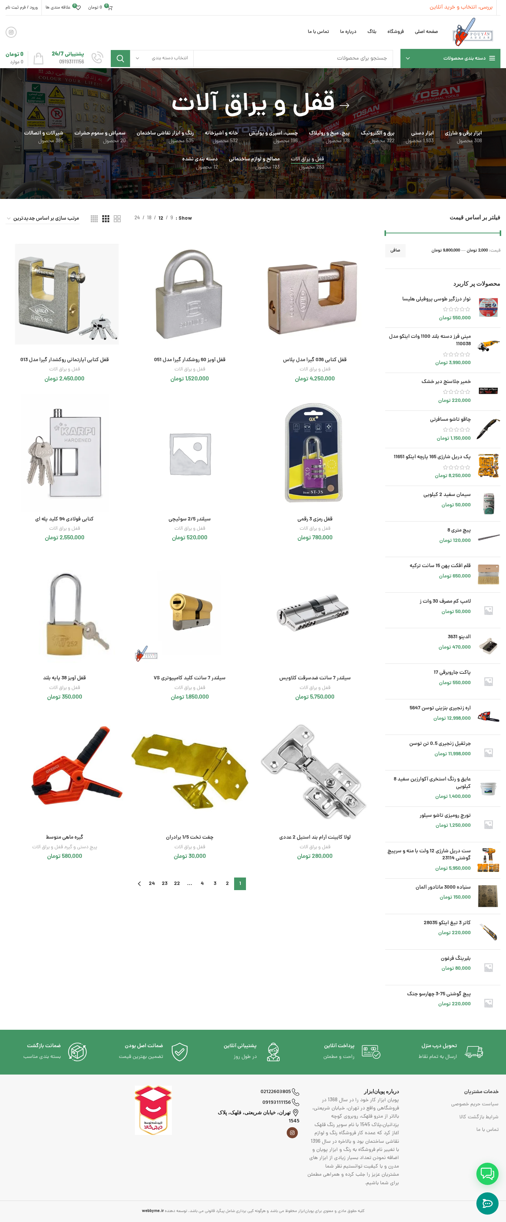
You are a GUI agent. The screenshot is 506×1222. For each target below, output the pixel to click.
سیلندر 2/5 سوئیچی (190, 519)
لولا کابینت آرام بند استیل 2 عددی (315, 837)
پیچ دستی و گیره (81, 847)
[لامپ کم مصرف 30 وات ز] (488, 610)
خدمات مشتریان (481, 1092)
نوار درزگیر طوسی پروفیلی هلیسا (436, 299)
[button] (487, 1174)
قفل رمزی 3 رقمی (315, 519)
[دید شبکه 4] (94, 218)
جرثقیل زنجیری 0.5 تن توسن (440, 744)
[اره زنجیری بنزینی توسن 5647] (488, 717)
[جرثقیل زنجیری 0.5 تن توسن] (488, 752)
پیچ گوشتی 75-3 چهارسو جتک (439, 994)
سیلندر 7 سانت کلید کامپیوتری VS (190, 678)
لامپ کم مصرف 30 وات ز (445, 602)
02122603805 (276, 1092)
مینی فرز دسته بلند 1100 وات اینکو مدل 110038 (430, 340)
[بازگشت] (344, 105)
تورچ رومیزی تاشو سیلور (445, 816)
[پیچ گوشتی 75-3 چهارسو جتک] (488, 1003)
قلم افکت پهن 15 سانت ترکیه (440, 566)
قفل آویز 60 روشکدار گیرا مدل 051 (190, 360)
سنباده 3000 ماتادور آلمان (443, 888)
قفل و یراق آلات (315, 369)
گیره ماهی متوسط (64, 837)
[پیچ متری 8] (488, 539)
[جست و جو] (120, 58)
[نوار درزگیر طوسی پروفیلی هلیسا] (488, 309)
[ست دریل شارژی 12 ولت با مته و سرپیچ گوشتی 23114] (488, 860)
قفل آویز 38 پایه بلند (64, 678)
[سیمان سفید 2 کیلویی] (488, 504)
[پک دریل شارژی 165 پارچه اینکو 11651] (488, 467)
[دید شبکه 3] (105, 218)
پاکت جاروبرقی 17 (452, 673)
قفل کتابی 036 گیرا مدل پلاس (315, 360)
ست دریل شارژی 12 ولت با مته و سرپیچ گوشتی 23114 (429, 855)
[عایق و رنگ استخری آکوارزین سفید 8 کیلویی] (488, 788)
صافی (395, 250)
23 (164, 884)
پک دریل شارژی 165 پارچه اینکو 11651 (432, 457)
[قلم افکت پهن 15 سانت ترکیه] (488, 575)
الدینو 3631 (459, 637)
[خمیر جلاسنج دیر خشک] (488, 392)
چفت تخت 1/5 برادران (189, 837)
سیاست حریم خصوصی (475, 1104)
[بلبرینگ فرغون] (488, 967)
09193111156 (277, 1102)
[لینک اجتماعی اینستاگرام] (11, 32)
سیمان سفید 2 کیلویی (447, 495)
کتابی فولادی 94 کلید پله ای (64, 519)
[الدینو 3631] (488, 646)
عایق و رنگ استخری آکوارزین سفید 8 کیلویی (432, 783)
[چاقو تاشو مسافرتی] (488, 429)
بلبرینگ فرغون (456, 959)
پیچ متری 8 (459, 531)
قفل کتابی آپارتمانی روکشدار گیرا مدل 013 (64, 360)
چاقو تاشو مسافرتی (450, 420)
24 (152, 884)
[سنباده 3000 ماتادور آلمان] (488, 896)
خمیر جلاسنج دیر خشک (446, 382)
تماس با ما (487, 1130)
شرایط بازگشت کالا (479, 1117)
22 (177, 884)
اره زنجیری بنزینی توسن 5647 (440, 708)
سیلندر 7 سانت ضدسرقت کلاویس (315, 678)
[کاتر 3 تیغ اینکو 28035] (488, 932)
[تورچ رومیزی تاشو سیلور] (488, 824)
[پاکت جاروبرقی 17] (488, 681)
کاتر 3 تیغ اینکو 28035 (447, 923)
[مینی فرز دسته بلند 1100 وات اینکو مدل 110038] (488, 350)
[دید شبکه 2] (117, 218)
